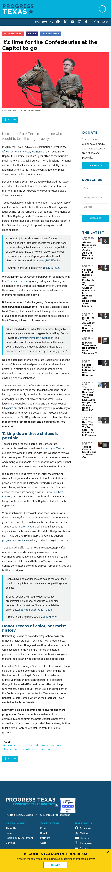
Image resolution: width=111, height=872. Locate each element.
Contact (10, 842)
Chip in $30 (96, 165)
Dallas (48, 492)
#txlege (46, 749)
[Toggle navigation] (102, 9)
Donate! (56, 865)
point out (12, 408)
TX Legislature (50, 34)
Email (43, 828)
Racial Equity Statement (19, 837)
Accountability (13, 34)
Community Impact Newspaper (35, 337)
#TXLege (18, 609)
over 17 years (28, 526)
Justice (32, 34)
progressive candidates (15, 540)
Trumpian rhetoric (17, 281)
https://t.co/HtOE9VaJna (46, 260)
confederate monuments (45, 745)
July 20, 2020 (52, 267)
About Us (11, 828)
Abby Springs (9, 110)
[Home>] (18, 9)
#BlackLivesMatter (14, 745)
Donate (44, 833)
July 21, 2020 (50, 617)
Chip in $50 (102, 22)
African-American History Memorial (22, 151)
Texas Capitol (12, 749)
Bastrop (6, 496)
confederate (31, 749)
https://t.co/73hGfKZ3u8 (38, 609)
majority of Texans (53, 448)
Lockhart (58, 492)
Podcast (10, 833)
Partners (45, 837)
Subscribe (96, 218)
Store (43, 842)
